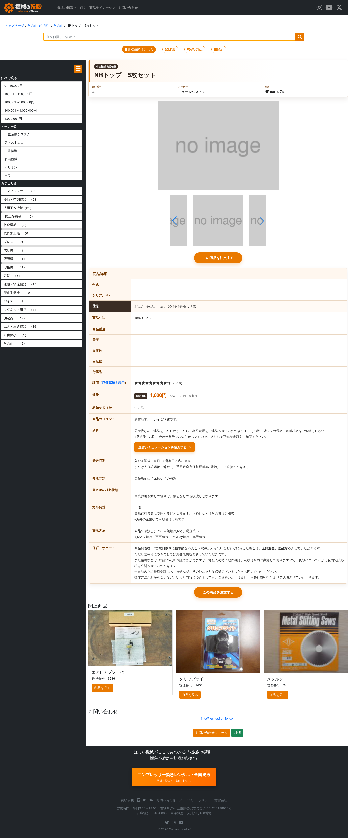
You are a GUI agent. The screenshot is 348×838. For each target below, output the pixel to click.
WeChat (196, 49)
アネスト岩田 (14, 142)
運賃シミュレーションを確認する (162, 447)
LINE (171, 49)
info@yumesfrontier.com (218, 718)
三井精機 (10, 150)
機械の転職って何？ (71, 7)
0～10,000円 (13, 85)
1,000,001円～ (14, 118)
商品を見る (102, 687)
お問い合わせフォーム (211, 732)
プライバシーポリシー (195, 800)
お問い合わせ (128, 7)
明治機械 (10, 159)
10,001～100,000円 (18, 93)
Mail (220, 49)
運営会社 (220, 800)
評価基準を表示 (113, 382)
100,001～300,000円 (19, 102)
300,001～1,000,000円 (20, 110)
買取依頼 (127, 800)
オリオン (10, 167)
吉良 (7, 175)
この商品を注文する (218, 257)
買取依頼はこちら (140, 49)
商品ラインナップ (102, 7)
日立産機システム (17, 134)
